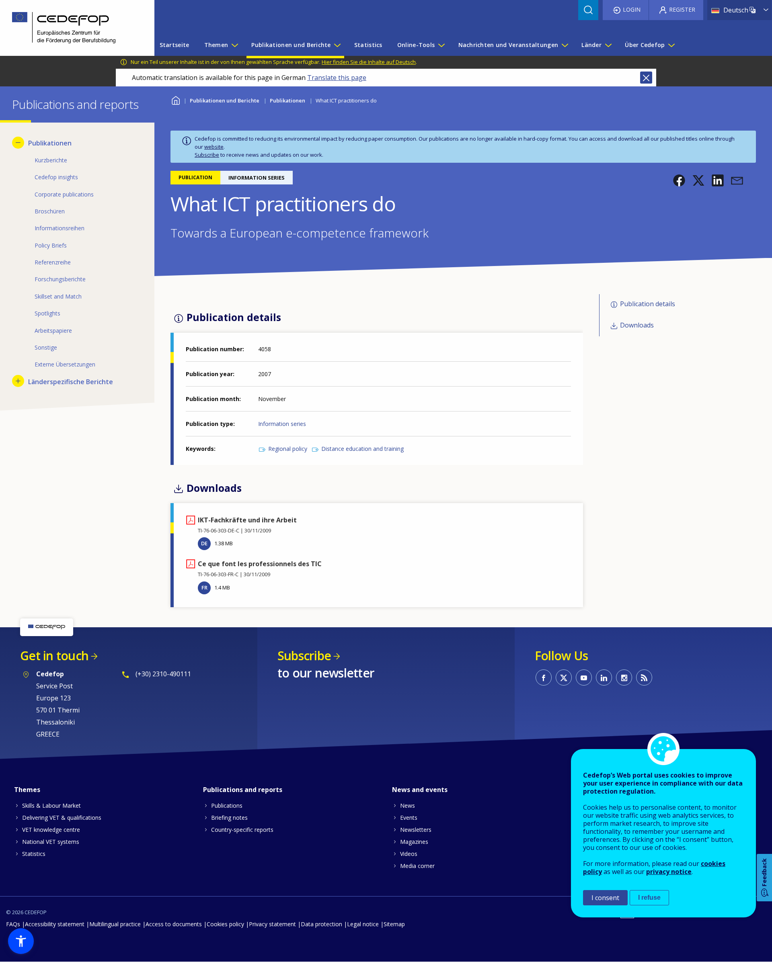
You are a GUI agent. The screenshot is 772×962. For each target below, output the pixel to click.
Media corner (417, 866)
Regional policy (287, 448)
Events (408, 817)
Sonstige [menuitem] (46, 347)
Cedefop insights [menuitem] (56, 177)
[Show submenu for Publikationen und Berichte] (337, 45)
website (214, 146)
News (407, 805)
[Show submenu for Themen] (234, 45)
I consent (605, 897)
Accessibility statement (54, 924)
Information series (282, 424)
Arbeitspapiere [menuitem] (53, 330)
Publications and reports (242, 789)
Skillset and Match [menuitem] (58, 296)
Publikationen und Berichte (224, 100)
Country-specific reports (242, 829)
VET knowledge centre (51, 829)
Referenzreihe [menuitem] (53, 262)
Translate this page (336, 77)
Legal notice (363, 924)
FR (204, 587)
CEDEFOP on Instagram (624, 677)
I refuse (649, 897)
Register (682, 9)
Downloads (637, 325)
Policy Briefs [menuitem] (51, 245)
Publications (226, 805)
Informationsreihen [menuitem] (59, 228)
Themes (27, 789)
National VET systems (50, 841)
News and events (420, 789)
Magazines (414, 841)
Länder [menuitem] (591, 45)
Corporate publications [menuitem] (64, 194)
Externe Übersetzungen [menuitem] (65, 364)
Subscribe (207, 154)
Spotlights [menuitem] (47, 313)
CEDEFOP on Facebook (544, 677)
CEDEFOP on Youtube (584, 677)
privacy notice (669, 871)
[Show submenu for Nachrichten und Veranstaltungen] (564, 45)
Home (175, 99)
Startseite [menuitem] (174, 45)
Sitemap (394, 924)
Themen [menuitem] (216, 45)
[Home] (71, 28)
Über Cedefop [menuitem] (645, 45)
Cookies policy (225, 924)
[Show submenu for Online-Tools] (441, 45)
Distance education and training (362, 448)
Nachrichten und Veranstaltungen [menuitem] (508, 45)
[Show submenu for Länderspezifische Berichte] (18, 381)
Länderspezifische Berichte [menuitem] (70, 381)
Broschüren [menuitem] (50, 211)
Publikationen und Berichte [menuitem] (291, 45)
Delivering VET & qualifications (61, 817)
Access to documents (174, 924)
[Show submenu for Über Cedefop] (671, 45)
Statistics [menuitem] (368, 45)
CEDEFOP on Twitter (564, 677)
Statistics (33, 854)
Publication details (647, 304)
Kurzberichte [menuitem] (51, 160)
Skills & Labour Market (51, 805)
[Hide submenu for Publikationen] (18, 143)
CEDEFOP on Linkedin (604, 677)
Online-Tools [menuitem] (416, 45)
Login (632, 9)
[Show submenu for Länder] (608, 45)
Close (646, 78)
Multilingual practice (115, 924)
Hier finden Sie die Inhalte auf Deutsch (369, 61)
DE (204, 543)
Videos (408, 854)
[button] (679, 180)
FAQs (13, 924)
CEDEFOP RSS (644, 677)
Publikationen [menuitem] (50, 143)
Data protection (321, 924)
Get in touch (54, 655)
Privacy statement (272, 924)
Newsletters (415, 829)
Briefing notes (229, 817)
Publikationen (287, 100)
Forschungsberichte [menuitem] (60, 279)
